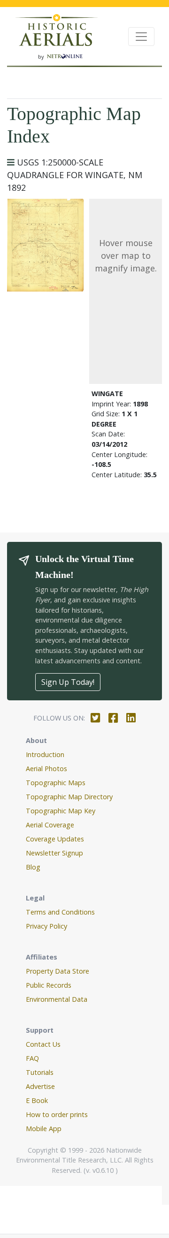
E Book (37, 1100)
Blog (33, 867)
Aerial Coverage (50, 824)
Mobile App (43, 1128)
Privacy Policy (46, 926)
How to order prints (57, 1114)
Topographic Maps (55, 782)
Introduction (45, 754)
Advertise (40, 1086)
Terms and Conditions (60, 912)
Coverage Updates (55, 838)
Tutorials (40, 1072)
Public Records (48, 985)
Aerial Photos (46, 768)
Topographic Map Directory (69, 796)
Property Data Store (57, 971)
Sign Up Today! (67, 682)
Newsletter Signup (54, 852)
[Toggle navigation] (141, 36)
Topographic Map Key (60, 810)
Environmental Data (56, 999)
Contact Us (43, 1044)
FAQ (32, 1058)
